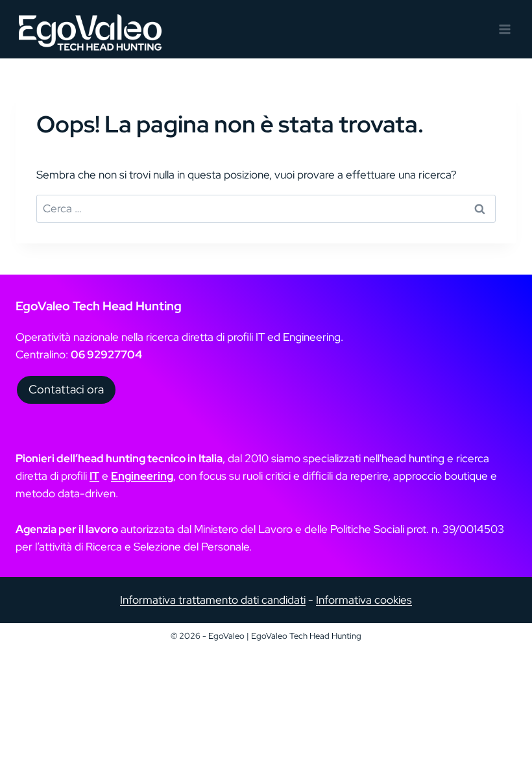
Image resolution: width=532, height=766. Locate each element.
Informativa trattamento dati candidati (213, 600)
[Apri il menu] (504, 29)
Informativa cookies (364, 600)
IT (94, 476)
